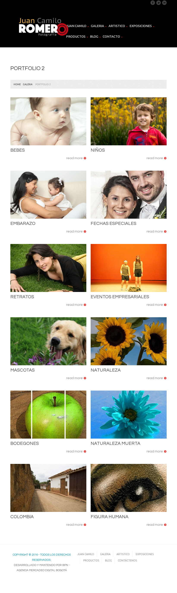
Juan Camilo (76, 26)
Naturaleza (106, 370)
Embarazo (22, 223)
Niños (98, 150)
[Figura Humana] (129, 488)
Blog (94, 36)
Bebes (17, 150)
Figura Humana (109, 516)
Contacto (111, 36)
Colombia (22, 516)
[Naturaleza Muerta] (129, 415)
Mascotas (22, 370)
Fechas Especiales (113, 223)
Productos (75, 36)
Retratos (22, 297)
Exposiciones (141, 26)
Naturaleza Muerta (115, 443)
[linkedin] (164, 2)
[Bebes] (48, 121)
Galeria (97, 26)
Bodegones (24, 443)
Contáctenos (127, 560)
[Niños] (129, 121)
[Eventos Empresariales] (129, 268)
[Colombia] (48, 488)
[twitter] (158, 2)
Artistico (117, 26)
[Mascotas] (48, 341)
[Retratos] (48, 268)
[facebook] (152, 2)
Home (17, 84)
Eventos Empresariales (120, 297)
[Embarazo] (48, 195)
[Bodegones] (48, 415)
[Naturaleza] (129, 341)
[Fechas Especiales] (129, 195)
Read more (74, 158)
